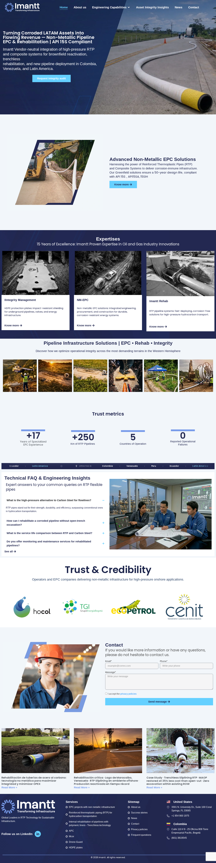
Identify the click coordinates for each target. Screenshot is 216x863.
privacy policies (128, 694)
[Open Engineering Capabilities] (128, 7)
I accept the (122, 694)
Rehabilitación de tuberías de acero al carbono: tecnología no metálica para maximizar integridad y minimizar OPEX (33, 781)
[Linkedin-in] (38, 834)
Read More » (9, 787)
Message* (110, 672)
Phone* (164, 661)
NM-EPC (82, 300)
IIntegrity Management (20, 300)
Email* (108, 661)
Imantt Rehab (158, 301)
